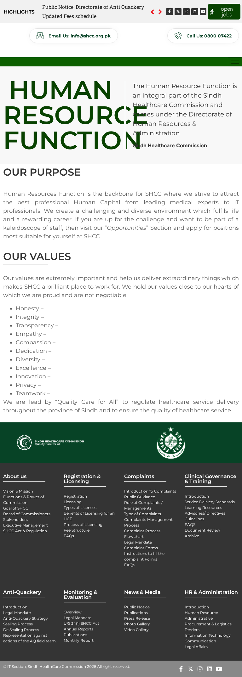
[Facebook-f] (169, 11)
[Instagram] (186, 11)
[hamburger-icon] (235, 61)
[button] (160, 12)
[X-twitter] (178, 11)
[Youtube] (203, 11)
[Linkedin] (194, 11)
